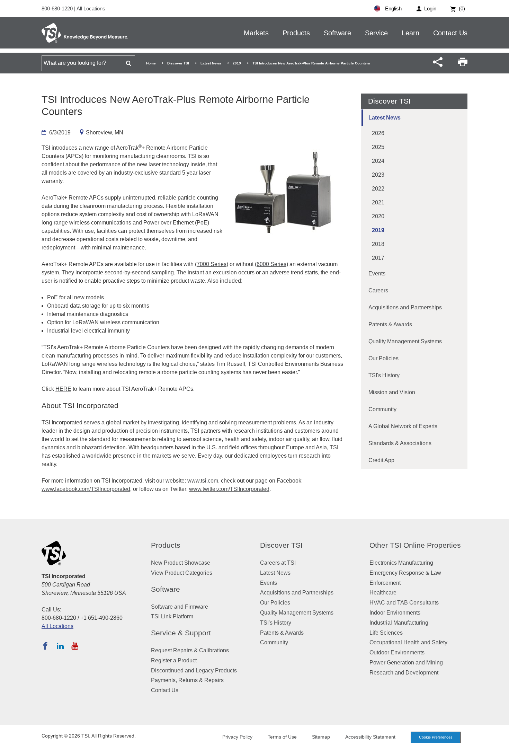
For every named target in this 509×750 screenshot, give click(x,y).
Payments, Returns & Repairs (187, 680)
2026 (378, 133)
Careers (378, 290)
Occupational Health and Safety (408, 642)
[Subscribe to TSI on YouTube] (74, 646)
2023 (378, 175)
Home (151, 63)
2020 (378, 216)
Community (382, 409)
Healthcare (382, 592)
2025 (378, 147)
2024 (378, 161)
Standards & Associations (399, 443)
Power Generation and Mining (406, 662)
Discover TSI (178, 63)
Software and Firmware (179, 607)
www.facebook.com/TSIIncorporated (86, 489)
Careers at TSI (278, 563)
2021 (378, 202)
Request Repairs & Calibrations (190, 650)
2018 (378, 244)
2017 (378, 258)
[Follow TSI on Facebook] (45, 646)
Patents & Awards (390, 324)
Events (376, 273)
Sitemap (321, 737)
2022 (378, 189)
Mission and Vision (391, 392)
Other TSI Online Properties (415, 545)
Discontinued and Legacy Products (194, 670)
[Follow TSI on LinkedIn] (60, 646)
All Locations (91, 8)
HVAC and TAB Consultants (404, 603)
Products (296, 33)
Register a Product (174, 660)
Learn (410, 33)
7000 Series (211, 264)
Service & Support (181, 633)
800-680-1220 (58, 8)
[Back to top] (500, 741)
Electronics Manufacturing (401, 563)
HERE (63, 389)
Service (376, 33)
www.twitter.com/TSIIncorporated (229, 489)
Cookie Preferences (436, 737)
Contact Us (450, 33)
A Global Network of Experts (402, 426)
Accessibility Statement (370, 737)
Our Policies (383, 358)
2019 (237, 63)
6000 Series (271, 264)
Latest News (210, 63)
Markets (256, 33)
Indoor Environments (394, 613)
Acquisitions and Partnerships (405, 307)
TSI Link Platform (172, 616)
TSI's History (384, 375)
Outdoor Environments (397, 652)
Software (337, 33)
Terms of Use (282, 737)
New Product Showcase (180, 563)
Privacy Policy (237, 737)
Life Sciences (386, 633)
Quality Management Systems (405, 341)
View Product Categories (181, 573)
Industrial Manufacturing (398, 623)
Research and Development (403, 673)
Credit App (381, 460)
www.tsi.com (202, 481)
